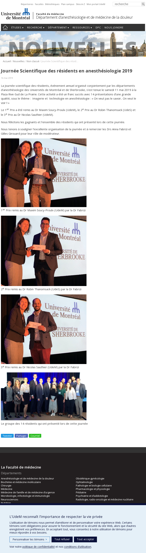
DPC (98, 27)
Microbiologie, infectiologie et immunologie (25, 496)
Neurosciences (9, 499)
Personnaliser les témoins (30, 539)
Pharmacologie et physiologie (93, 489)
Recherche (34, 27)
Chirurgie (6, 485)
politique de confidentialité (38, 546)
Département (57, 27)
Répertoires (27, 4)
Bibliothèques (52, 4)
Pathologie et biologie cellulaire (94, 485)
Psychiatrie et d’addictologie (92, 496)
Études (16, 27)
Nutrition (6, 503)
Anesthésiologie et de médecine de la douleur (27, 478)
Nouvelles (19, 61)
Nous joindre (114, 27)
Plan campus (67, 4)
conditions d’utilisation (77, 546)
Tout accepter (85, 539)
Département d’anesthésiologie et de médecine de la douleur (84, 17)
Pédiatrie (81, 492)
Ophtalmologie (84, 482)
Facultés (39, 4)
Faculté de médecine (50, 14)
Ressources (81, 27)
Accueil (5, 27)
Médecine (6, 489)
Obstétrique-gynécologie (90, 478)
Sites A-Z (80, 4)
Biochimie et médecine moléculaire (21, 482)
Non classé (33, 61)
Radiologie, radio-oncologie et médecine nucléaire (104, 499)
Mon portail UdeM (96, 4)
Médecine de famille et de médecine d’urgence (28, 492)
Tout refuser (62, 539)
